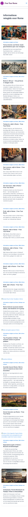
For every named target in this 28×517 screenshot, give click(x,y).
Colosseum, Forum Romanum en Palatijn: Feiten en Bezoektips (13, 490)
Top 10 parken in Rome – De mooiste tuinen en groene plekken (12, 339)
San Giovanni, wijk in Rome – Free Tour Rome (12, 186)
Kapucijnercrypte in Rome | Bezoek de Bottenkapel (12, 445)
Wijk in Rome (21, 121)
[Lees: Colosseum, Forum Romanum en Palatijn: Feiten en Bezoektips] (14, 475)
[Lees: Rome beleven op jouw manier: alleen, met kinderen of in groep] (12, 299)
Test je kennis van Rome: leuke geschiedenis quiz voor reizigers (14, 45)
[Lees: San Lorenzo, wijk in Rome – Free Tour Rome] (14, 155)
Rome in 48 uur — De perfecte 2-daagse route (13, 81)
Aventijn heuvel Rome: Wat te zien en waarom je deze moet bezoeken (13, 368)
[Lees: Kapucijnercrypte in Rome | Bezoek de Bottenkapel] (14, 435)
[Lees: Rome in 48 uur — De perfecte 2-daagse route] (14, 66)
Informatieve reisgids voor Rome (10, 42)
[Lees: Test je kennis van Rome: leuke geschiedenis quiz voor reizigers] (14, 32)
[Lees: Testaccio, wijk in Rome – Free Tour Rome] (14, 112)
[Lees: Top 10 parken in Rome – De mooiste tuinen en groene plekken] (10, 330)
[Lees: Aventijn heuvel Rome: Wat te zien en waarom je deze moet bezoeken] (6, 359)
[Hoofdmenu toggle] (26, 3)
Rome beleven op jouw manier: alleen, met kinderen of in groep (13, 307)
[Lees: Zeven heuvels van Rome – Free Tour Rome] (14, 399)
